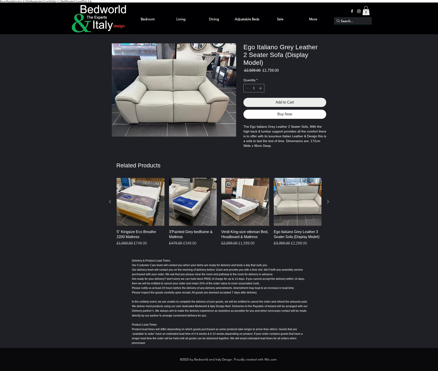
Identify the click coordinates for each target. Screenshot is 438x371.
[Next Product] (328, 201)
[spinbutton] (254, 88)
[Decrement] (247, 88)
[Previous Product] (110, 201)
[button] (366, 10)
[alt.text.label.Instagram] (359, 11)
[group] (219, 214)
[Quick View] (140, 202)
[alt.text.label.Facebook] (352, 11)
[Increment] (261, 88)
